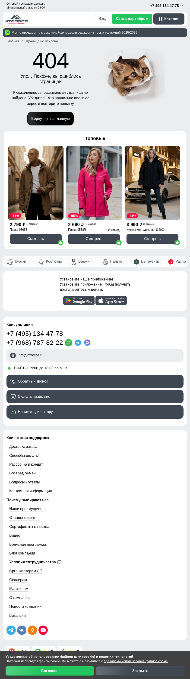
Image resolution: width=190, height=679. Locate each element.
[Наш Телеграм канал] (11, 630)
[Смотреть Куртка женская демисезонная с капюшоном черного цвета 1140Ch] (152, 183)
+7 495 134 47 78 (165, 6)
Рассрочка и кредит (26, 464)
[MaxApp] (88, 342)
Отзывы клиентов (24, 518)
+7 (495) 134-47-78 (34, 333)
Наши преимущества (27, 509)
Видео (14, 535)
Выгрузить (150, 261)
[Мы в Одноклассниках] (32, 630)
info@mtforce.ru (31, 355)
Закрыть (140, 671)
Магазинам (18, 589)
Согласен (50, 671)
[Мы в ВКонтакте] (21, 630)
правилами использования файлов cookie (136, 661)
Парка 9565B (19, 229)
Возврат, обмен (22, 473)
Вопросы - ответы (24, 482)
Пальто (116, 261)
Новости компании (25, 606)
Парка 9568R (77, 229)
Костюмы (54, 261)
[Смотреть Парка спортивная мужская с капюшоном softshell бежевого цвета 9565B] (35, 183)
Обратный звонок (33, 381)
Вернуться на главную (50, 119)
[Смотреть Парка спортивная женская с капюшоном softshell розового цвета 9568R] (94, 183)
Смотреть (35, 239)
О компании (19, 598)
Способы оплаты (24, 456)
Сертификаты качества (29, 527)
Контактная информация (30, 491)
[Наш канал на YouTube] (43, 630)
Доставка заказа (23, 447)
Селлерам (18, 580)
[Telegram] (78, 342)
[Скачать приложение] (79, 300)
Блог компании (22, 553)
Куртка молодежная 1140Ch (146, 229)
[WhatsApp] (69, 342)
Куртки (20, 261)
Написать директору (35, 412)
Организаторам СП (25, 571)
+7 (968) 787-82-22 (34, 342)
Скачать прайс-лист (35, 397)
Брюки (83, 261)
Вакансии (17, 615)
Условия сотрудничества (33, 562)
